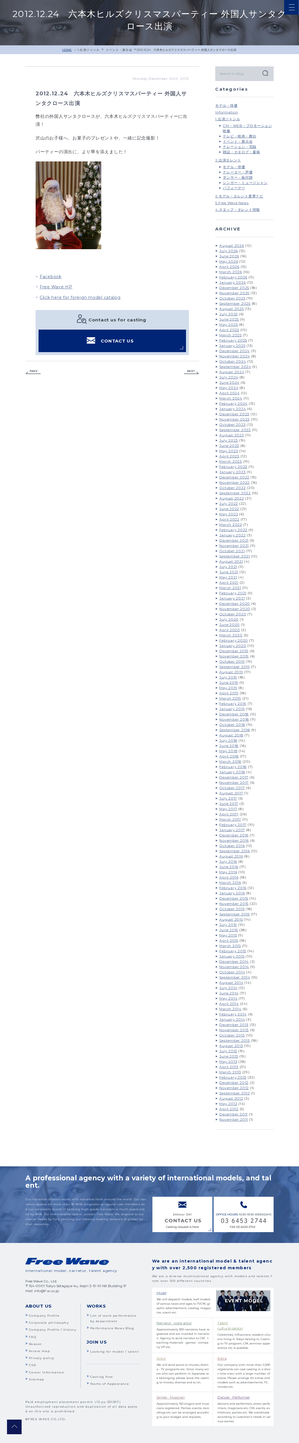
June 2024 (229, 382)
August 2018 (231, 735)
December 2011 (233, 1114)
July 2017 (228, 798)
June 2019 (228, 682)
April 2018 (229, 756)
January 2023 (232, 472)
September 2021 (234, 556)
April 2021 (229, 582)
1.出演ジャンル (88, 50)
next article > (191, 372)
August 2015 (231, 919)
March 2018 (230, 761)
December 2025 (234, 287)
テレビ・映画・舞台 (239, 136)
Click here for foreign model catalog (80, 297)
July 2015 (228, 924)
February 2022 (233, 530)
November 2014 (234, 967)
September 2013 (234, 1040)
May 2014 (228, 998)
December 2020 (234, 603)
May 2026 (228, 261)
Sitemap (36, 1379)
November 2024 (234, 356)
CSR (32, 1365)
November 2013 (234, 1030)
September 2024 (235, 366)
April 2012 (229, 1109)
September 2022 (235, 493)
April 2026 (229, 266)
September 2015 (234, 914)
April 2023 (229, 456)
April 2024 (229, 393)
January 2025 (232, 345)
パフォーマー (234, 188)
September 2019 (234, 666)
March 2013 (230, 1072)
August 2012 (231, 1098)
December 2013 (233, 1024)
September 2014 (234, 977)
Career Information (46, 1372)
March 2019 (230, 698)
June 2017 (228, 803)
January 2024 (232, 409)
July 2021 (228, 566)
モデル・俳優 (226, 105)
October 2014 (232, 972)
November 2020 (234, 609)
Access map (39, 1351)
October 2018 (232, 724)
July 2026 (228, 251)
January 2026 (232, 282)
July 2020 (229, 619)
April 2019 (229, 693)
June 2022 (229, 509)
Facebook (51, 276)
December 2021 (233, 540)
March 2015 (230, 945)
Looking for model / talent (114, 1352)
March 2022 (230, 524)
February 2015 (232, 951)
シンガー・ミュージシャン (245, 182)
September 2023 (235, 430)
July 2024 (228, 377)
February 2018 (233, 766)
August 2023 (231, 435)
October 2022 (232, 487)
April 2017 (229, 814)
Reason (35, 1344)
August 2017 (231, 793)
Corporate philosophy (49, 1323)
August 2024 (231, 372)
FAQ (32, 1337)
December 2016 (233, 835)
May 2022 (228, 514)
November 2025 (234, 293)
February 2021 (232, 593)
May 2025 (228, 324)
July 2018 (228, 740)
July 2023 (228, 440)
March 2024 (230, 398)
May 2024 (228, 387)
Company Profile (44, 1316)
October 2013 (232, 1035)
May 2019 (228, 688)
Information (226, 112)
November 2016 (234, 840)
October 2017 (232, 788)
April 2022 (229, 519)
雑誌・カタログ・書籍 (241, 152)
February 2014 (233, 1014)
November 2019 (234, 656)
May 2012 (228, 1103)
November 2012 (234, 1088)
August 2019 (231, 672)
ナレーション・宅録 (239, 146)
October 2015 (231, 909)
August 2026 (231, 245)
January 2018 (232, 772)
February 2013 (232, 1077)
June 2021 (228, 572)
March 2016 (230, 882)
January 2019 (232, 709)
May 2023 (228, 451)
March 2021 (230, 588)
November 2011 (233, 1119)
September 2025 (235, 303)
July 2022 (228, 503)
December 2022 (234, 477)
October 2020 (232, 614)
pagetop (14, 1427)
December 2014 (234, 961)
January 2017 (232, 830)
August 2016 (231, 856)
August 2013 (231, 1045)
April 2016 (229, 877)
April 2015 (228, 940)
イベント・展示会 (119, 50)
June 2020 (229, 624)
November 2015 (233, 903)
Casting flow (101, 1377)
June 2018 (229, 745)
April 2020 (229, 630)
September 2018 (234, 730)
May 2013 (228, 1061)
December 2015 (233, 898)
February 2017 (232, 824)
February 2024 (233, 403)
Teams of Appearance (109, 1384)
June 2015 (228, 930)
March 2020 (231, 635)
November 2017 (234, 782)
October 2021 (232, 551)
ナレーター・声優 (238, 172)
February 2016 (232, 888)
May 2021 (228, 577)
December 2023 (234, 414)
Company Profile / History (52, 1330)
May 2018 (228, 751)
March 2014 (230, 1009)
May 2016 (228, 872)
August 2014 (231, 982)
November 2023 (234, 419)
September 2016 (234, 851)
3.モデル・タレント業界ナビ (239, 196)
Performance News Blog (112, 1328)
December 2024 (234, 351)
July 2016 (228, 861)
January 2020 (232, 645)
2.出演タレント (228, 160)
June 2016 (228, 867)
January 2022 (232, 535)
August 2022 (231, 498)
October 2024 (232, 361)
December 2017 (233, 777)
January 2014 (232, 1019)
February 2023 (233, 466)
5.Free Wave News (231, 203)
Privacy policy (41, 1358)
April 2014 (229, 1003)
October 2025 (232, 298)
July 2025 (228, 314)
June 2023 (229, 445)
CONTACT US (117, 341)
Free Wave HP (56, 287)
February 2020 (233, 640)
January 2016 (232, 893)
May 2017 (228, 809)
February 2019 (232, 703)
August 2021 (231, 561)
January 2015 (231, 956)
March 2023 (230, 461)
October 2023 (232, 424)
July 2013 (228, 1051)
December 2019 (233, 651)
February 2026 (233, 277)
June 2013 (228, 1056)
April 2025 (229, 330)
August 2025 (231, 308)
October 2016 (232, 845)
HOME (67, 50)
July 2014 (228, 988)
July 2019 (228, 677)
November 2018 (234, 719)
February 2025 (233, 340)
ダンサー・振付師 (238, 177)
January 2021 (232, 598)
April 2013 (229, 1067)
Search (265, 73)
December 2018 (234, 714)
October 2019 (232, 661)
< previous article (33, 372)
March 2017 (230, 819)
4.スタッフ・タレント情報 (237, 209)
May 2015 (228, 935)
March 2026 (230, 272)
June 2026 (229, 256)
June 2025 (229, 319)
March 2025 (230, 335)
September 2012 (234, 1093)
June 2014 (229, 993)
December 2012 (233, 1082)
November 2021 (234, 545)
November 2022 (234, 482)
